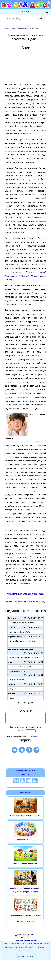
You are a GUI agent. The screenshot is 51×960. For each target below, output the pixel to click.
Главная (7, 28)
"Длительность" (12, 276)
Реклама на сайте (25, 937)
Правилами (33, 736)
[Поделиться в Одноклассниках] (29, 750)
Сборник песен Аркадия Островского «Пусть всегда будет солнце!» (25, 890)
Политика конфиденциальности (26, 940)
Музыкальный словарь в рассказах (31, 28)
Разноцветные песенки (25, 840)
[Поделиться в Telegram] (22, 750)
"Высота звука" (36, 272)
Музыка (14, 28)
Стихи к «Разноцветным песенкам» (25, 816)
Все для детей (29, 934)
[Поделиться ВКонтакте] (15, 750)
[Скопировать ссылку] (36, 750)
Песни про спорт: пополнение (25, 864)
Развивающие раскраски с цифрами (25, 915)
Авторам (33, 936)
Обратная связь (20, 936)
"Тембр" (25, 276)
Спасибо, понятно (25, 957)
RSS (28, 936)
